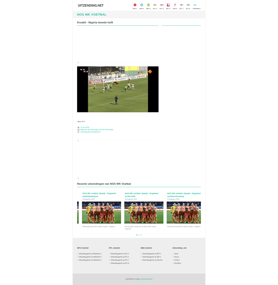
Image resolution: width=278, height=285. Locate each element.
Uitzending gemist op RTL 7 (120, 260)
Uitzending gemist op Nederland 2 (90, 257)
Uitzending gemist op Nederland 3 (90, 260)
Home (176, 254)
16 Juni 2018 (84, 127)
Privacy (176, 257)
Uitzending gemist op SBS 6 (151, 257)
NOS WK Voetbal (92, 14)
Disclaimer (177, 263)
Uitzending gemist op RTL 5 (120, 257)
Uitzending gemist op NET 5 (151, 254)
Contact (177, 260)
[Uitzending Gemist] (90, 5)
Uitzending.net (146, 279)
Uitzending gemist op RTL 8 (120, 263)
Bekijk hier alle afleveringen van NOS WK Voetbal (96, 129)
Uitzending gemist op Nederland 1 (90, 254)
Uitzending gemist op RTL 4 (120, 254)
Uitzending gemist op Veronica (152, 260)
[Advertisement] (118, 44)
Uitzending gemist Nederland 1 (90, 132)
